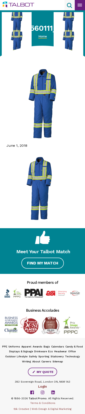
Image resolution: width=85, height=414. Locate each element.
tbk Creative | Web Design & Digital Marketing (43, 408)
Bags (47, 346)
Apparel (26, 346)
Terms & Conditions (42, 403)
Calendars (57, 346)
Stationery (57, 356)
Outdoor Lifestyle (16, 356)
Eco (50, 351)
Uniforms (14, 346)
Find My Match (42, 263)
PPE (4, 346)
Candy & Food (74, 346)
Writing (26, 361)
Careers (46, 361)
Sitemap (58, 361)
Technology (72, 356)
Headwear (60, 351)
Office (72, 351)
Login (42, 387)
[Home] (20, 4)
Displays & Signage (21, 351)
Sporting (43, 356)
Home (42, 36)
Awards (37, 346)
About (36, 361)
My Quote (44, 372)
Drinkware (40, 351)
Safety (33, 356)
